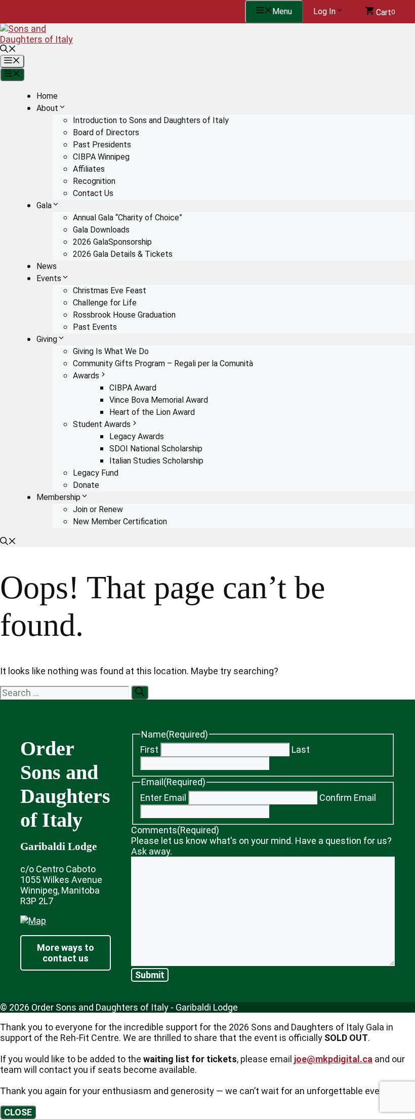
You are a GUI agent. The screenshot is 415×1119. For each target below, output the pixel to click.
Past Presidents (102, 144)
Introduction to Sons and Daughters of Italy (151, 120)
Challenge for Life (105, 302)
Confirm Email (347, 797)
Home (47, 96)
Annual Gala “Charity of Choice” (127, 217)
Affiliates (89, 169)
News (46, 266)
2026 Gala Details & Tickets (123, 254)
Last (301, 749)
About (47, 108)
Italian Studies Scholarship (156, 461)
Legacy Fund (95, 473)
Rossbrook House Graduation (124, 315)
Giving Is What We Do (111, 351)
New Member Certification (120, 521)
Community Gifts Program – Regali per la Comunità (163, 363)
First (149, 749)
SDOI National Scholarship (155, 448)
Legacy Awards (136, 436)
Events (48, 278)
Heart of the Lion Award (152, 412)
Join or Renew (98, 509)
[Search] (139, 692)
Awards (86, 375)
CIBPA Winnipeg (101, 157)
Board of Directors (106, 132)
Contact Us (93, 193)
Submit (149, 975)
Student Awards (102, 424)
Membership (58, 497)
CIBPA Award (132, 388)
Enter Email (163, 797)
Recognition (94, 181)
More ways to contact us (65, 952)
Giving (46, 339)
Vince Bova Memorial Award (158, 400)
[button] (8, 50)
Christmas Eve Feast (109, 290)
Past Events (95, 327)
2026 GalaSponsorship (112, 242)
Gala (44, 205)
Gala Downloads (101, 230)
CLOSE (18, 1112)
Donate (86, 485)
